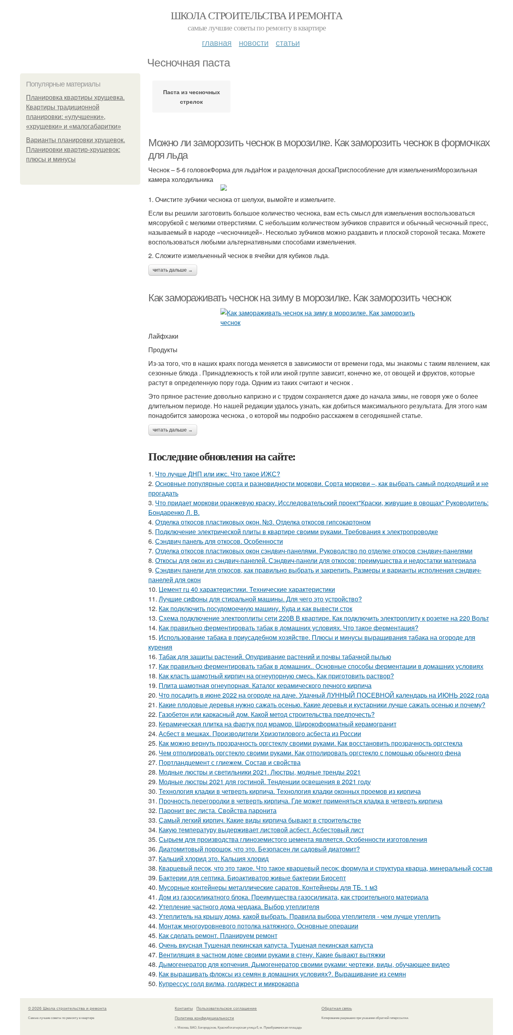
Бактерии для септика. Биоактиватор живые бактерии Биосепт (252, 877)
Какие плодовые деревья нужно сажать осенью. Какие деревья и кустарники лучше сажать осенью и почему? (322, 704)
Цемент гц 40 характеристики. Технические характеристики (247, 589)
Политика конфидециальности (204, 1018)
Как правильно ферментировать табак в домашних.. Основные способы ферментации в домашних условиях (321, 666)
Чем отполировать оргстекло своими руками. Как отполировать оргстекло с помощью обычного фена (310, 752)
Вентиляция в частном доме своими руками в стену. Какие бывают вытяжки (272, 954)
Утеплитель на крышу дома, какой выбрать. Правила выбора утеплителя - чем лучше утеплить (299, 916)
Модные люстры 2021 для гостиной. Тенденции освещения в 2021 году (265, 781)
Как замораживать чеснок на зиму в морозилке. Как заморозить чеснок (299, 298)
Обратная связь (336, 1008)
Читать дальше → (173, 270)
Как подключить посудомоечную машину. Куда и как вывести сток (255, 608)
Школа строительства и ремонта (257, 15)
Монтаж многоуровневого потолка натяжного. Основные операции (258, 925)
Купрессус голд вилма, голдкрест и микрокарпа (229, 983)
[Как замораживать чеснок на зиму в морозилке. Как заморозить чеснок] (320, 317)
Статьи (288, 42)
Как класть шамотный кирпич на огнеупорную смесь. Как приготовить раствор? (276, 675)
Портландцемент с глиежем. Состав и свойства (230, 762)
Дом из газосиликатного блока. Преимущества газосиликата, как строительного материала (293, 897)
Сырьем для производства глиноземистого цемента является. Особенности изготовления (293, 839)
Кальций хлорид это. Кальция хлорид (214, 858)
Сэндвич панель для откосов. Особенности (219, 541)
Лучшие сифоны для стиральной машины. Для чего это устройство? (260, 598)
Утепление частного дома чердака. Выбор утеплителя (239, 906)
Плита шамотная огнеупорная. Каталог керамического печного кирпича (265, 685)
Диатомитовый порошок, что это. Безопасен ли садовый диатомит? (259, 848)
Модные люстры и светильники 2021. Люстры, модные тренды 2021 (260, 772)
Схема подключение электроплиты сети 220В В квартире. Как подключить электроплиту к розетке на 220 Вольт (324, 618)
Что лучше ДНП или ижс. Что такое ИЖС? (217, 473)
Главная (217, 42)
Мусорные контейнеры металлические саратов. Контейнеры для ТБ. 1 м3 (268, 887)
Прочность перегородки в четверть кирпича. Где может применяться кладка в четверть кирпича (300, 800)
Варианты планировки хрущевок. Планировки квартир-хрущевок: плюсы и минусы (75, 150)
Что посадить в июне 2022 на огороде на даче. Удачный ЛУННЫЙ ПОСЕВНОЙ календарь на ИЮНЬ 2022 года (324, 695)
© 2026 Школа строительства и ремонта (67, 1008)
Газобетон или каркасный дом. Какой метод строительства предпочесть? (267, 714)
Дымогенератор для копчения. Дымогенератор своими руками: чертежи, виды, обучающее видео (304, 964)
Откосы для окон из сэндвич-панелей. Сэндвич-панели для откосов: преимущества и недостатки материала (315, 560)
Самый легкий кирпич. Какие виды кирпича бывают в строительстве (260, 820)
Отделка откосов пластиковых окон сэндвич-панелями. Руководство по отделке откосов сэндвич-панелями (314, 550)
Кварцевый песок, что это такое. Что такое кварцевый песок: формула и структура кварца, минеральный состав (326, 868)
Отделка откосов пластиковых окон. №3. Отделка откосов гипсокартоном (263, 522)
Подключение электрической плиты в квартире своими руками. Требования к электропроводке (296, 531)
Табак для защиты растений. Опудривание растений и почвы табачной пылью (275, 656)
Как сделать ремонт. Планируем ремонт (218, 935)
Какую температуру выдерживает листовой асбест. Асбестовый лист (261, 829)
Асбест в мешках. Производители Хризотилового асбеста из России (260, 733)
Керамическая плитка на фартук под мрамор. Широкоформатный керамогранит (277, 723)
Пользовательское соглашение (226, 1008)
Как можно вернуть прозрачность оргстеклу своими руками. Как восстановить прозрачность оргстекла (311, 743)
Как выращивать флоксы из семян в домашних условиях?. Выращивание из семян (282, 974)
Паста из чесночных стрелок (191, 96)
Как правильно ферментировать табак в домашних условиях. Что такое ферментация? (288, 627)
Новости (254, 42)
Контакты (184, 1008)
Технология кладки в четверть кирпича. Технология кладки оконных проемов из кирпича (290, 791)
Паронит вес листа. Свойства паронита (218, 810)
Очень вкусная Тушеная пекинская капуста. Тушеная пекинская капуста (266, 945)
